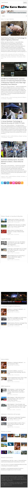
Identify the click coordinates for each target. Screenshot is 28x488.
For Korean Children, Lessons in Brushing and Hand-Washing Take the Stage (16, 372)
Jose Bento (3, 468)
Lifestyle (20, 136)
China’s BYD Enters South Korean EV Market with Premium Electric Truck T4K (13, 461)
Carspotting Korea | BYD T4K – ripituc (9, 460)
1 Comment (18, 409)
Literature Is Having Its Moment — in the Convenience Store (16, 310)
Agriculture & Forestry (12, 54)
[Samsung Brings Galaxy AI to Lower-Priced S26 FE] (11, 451)
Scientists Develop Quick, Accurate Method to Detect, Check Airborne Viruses (12, 161)
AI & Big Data (20, 54)
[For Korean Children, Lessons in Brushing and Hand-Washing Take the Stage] (4, 372)
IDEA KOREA (7, 55)
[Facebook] (5, 183)
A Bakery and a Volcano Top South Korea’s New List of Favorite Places (15, 220)
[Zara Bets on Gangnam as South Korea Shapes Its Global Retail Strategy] (4, 319)
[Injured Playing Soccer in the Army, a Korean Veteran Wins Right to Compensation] (4, 256)
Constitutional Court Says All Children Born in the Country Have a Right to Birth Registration (16, 243)
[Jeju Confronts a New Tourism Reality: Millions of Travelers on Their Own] (4, 444)
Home (2, 19)
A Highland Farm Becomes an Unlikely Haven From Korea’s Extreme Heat (16, 225)
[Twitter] (2, 183)
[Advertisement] (14, 200)
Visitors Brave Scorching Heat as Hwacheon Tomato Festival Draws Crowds (15, 232)
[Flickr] (13, 183)
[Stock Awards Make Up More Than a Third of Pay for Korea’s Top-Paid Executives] (4, 423)
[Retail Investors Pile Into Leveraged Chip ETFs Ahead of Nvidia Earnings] (4, 323)
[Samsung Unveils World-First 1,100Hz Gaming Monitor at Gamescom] (4, 452)
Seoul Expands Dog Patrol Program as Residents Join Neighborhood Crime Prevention (12, 469)
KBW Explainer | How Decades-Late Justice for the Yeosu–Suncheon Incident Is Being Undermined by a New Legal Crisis (17, 406)
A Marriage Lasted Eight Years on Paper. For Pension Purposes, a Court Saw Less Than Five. (17, 250)
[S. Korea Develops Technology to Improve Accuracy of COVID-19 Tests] (14, 111)
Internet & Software (22, 97)
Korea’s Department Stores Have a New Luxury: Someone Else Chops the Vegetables (17, 379)
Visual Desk (13, 57)
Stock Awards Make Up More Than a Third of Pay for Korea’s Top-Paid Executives (16, 424)
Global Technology (13, 97)
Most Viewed (22, 55)
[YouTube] (16, 183)
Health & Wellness (14, 136)
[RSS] (22, 183)
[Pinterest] (19, 183)
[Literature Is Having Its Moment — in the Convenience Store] (4, 312)
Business (3, 55)
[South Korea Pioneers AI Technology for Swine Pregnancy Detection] (14, 28)
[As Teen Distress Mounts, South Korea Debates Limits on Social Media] (11, 444)
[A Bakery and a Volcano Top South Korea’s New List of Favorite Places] (4, 220)
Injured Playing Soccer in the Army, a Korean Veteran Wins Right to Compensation (16, 257)
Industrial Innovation (15, 55)
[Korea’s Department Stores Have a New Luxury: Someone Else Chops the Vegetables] (4, 378)
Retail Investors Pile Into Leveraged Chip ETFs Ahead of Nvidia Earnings (17, 323)
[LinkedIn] (8, 183)
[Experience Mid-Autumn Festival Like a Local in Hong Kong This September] (11, 435)
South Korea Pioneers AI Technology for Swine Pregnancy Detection (14, 39)
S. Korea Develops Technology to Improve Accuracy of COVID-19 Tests (12, 122)
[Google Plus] (11, 183)
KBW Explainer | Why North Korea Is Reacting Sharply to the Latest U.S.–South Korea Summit (16, 399)
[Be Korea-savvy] (14, 7)
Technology (3, 57)
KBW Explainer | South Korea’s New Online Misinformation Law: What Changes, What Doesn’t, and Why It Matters (16, 391)
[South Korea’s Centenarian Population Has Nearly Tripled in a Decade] (4, 419)
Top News (8, 57)
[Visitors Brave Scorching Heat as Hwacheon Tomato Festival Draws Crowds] (4, 231)
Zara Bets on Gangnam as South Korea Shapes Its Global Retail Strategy (16, 318)
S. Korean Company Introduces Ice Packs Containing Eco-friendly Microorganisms (14, 465)
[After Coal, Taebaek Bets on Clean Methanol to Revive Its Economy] (24, 452)
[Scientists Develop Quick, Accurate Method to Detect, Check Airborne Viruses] (14, 149)
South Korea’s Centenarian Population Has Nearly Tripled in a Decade (16, 418)
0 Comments (16, 222)
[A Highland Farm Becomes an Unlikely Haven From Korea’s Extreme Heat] (4, 225)
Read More (9, 98)
